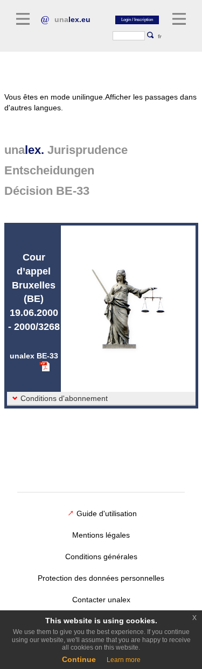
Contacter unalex (101, 599)
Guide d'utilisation (106, 513)
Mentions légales (101, 535)
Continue (79, 659)
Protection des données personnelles (101, 578)
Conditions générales (101, 556)
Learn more (124, 660)
